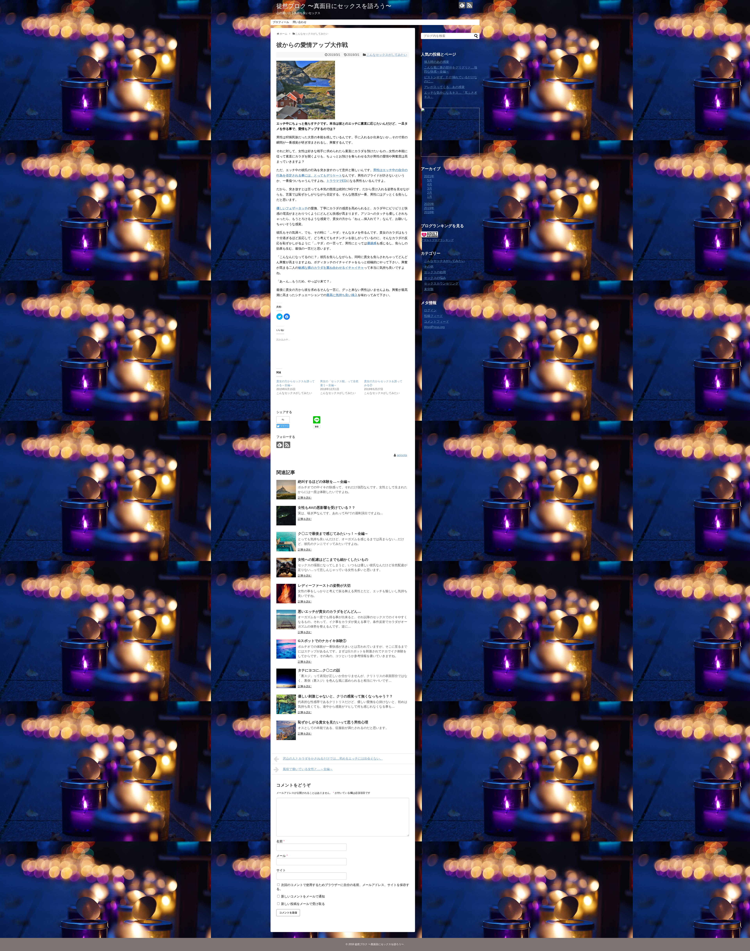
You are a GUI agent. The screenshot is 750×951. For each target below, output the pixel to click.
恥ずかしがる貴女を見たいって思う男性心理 (333, 722)
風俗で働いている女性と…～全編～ (308, 769)
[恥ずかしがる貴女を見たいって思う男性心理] (286, 730)
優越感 (371, 243)
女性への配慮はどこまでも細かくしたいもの (333, 560)
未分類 (428, 289)
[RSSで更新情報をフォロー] (469, 5)
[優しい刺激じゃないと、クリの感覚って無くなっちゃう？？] (286, 704)
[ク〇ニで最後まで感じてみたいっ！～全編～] (286, 541)
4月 (429, 184)
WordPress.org (434, 327)
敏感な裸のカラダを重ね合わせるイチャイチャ (331, 267)
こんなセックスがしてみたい (386, 54)
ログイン (430, 310)
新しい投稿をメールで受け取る (303, 903)
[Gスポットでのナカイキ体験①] (286, 649)
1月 (429, 196)
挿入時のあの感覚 (436, 61)
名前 (280, 841)
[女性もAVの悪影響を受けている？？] (286, 515)
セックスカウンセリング (441, 283)
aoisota (402, 455)
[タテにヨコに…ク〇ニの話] (286, 678)
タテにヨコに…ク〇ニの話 (319, 670)
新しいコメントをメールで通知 (303, 896)
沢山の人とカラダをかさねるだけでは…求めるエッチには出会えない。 (333, 758)
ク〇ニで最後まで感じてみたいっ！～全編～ (333, 534)
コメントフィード (436, 321)
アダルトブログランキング (437, 240)
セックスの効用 (435, 272)
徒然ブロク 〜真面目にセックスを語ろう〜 (333, 6)
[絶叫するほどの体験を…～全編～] (286, 489)
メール (282, 855)
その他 (428, 266)
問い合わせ (299, 22)
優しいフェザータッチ (292, 208)
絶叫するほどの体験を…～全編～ (324, 482)
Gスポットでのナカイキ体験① (322, 641)
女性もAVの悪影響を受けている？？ (326, 508)
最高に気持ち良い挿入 (342, 295)
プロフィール (281, 22)
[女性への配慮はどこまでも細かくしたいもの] (286, 567)
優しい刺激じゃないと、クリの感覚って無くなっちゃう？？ (345, 696)
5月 (429, 180)
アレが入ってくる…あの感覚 (444, 87)
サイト (281, 870)
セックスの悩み (435, 277)
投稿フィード (433, 316)
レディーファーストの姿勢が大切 (324, 586)
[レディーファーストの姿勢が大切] (286, 593)
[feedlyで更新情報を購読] (462, 5)
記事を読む (305, 497)
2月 (429, 192)
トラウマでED (336, 180)
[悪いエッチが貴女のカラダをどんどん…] (286, 619)
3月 (429, 188)
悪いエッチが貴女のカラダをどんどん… (329, 611)
